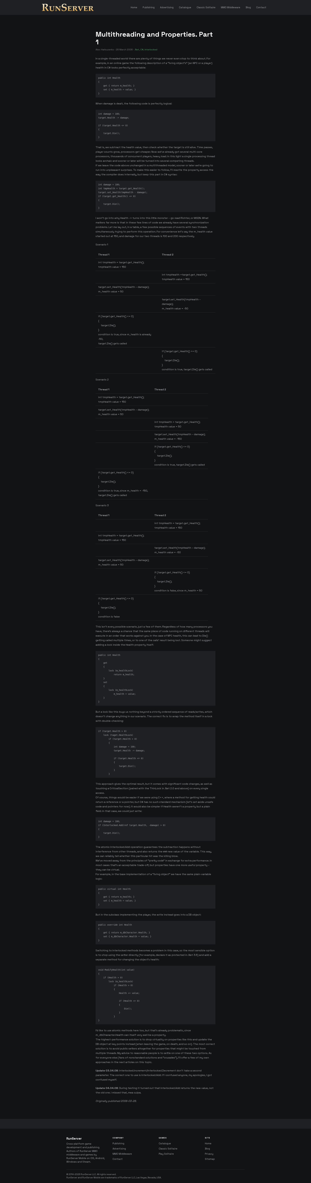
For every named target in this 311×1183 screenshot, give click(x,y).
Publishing (118, 1143)
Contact (118, 1159)
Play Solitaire (166, 1153)
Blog (207, 1148)
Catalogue (165, 1143)
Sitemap (210, 1159)
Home (208, 1143)
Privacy (209, 1153)
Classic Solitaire (168, 1148)
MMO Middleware (122, 1153)
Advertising (119, 1148)
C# (141, 49)
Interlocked (151, 49)
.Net (136, 49)
